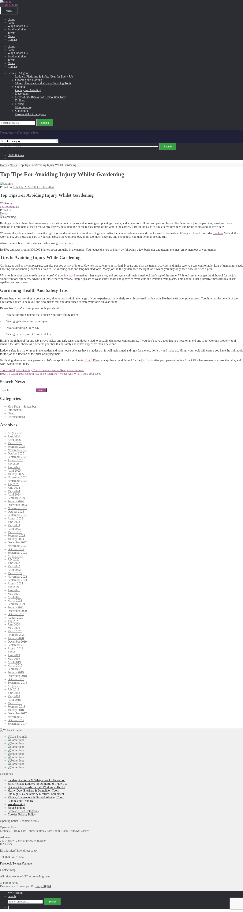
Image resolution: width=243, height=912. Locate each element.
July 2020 (13, 621)
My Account (15, 892)
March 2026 (15, 443)
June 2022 (14, 562)
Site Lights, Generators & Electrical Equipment (36, 794)
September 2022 (17, 552)
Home (11, 19)
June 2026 (14, 436)
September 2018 (17, 682)
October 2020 (16, 614)
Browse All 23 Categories (30, 114)
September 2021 (17, 580)
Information (15, 410)
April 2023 (14, 528)
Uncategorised (16, 416)
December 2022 (17, 542)
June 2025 (14, 467)
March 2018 (15, 703)
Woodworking (16, 804)
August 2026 (15, 433)
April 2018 (14, 699)
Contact (12, 39)
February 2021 (16, 604)
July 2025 (13, 463)
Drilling (19, 100)
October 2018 (16, 679)
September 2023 (17, 515)
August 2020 (15, 617)
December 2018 (17, 675)
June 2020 (14, 624)
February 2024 (16, 498)
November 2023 (17, 508)
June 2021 (14, 590)
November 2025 (17, 450)
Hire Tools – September (22, 406)
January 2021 (16, 607)
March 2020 (15, 631)
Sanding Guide (17, 29)
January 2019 (16, 672)
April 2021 (14, 597)
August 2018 (15, 686)
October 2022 (16, 549)
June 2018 (14, 692)
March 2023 (15, 532)
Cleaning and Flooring (28, 80)
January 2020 (16, 638)
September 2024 (17, 480)
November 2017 (17, 716)
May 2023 (14, 525)
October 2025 (16, 453)
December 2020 (17, 610)
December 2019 (17, 641)
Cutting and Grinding (28, 90)
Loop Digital (43, 886)
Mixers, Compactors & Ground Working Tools (43, 83)
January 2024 (16, 501)
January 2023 (16, 539)
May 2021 (14, 593)
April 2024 (14, 494)
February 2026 (16, 446)
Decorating (21, 93)
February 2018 (16, 706)
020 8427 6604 (9, 5)
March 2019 (15, 665)
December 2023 (17, 504)
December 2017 (17, 713)
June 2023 (14, 521)
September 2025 (17, 456)
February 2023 (16, 535)
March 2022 (15, 573)
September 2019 (17, 645)
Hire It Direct (92, 360)
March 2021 (15, 600)
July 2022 (13, 559)
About (11, 22)
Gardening (21, 110)
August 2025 (15, 460)
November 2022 (17, 545)
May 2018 (14, 696)
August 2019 (15, 648)
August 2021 (15, 583)
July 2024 (13, 484)
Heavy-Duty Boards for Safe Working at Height (36, 787)
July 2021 (13, 586)
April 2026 (14, 439)
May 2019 (14, 658)
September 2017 (17, 723)
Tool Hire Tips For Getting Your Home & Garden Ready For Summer (42, 370)
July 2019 (13, 651)
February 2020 (16, 634)
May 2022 (14, 566)
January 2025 (16, 474)
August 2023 (15, 518)
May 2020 (14, 627)
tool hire (218, 233)
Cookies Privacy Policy (22, 814)
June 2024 (14, 487)
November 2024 (17, 477)
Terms (11, 32)
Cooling (20, 86)
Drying (19, 103)
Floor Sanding (23, 107)
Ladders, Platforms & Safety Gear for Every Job (44, 76)
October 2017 (16, 720)
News (11, 36)
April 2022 (14, 569)
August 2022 (15, 556)
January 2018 (16, 710)
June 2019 (14, 655)
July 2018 (13, 689)
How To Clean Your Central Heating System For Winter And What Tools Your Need (50, 373)
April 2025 (14, 470)
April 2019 (14, 662)
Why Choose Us (18, 26)
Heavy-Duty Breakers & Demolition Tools (40, 97)
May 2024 (14, 491)
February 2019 (16, 669)
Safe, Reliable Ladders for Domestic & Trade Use (37, 783)
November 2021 (17, 576)
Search (45, 122)
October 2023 (16, 511)
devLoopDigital (9, 206)
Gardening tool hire (67, 275)
